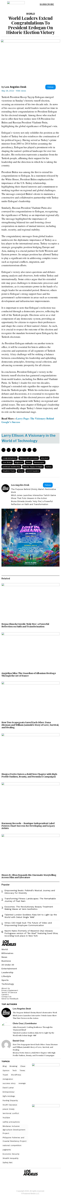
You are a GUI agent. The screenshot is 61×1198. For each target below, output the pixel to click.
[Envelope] (34, 1182)
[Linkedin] (19, 450)
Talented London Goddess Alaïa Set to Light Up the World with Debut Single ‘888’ (30, 915)
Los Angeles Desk (15, 86)
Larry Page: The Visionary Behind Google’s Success (27, 420)
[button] (57, 4)
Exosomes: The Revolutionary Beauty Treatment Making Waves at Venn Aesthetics (28, 907)
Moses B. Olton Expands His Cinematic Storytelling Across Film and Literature (28, 876)
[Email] (35, 450)
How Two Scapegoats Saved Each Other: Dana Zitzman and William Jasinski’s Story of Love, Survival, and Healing (30, 725)
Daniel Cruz (18, 1040)
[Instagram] (26, 1182)
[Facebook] (3, 450)
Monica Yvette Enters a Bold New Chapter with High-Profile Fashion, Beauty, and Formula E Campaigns (29, 775)
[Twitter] (9, 450)
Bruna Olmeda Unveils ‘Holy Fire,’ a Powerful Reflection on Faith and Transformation (32, 502)
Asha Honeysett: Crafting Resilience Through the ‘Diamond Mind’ (33, 1028)
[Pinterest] (14, 450)
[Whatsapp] (24, 450)
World (30, 13)
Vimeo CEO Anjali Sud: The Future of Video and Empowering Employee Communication (28, 924)
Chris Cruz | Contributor (25, 1023)
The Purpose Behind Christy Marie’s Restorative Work (33, 490)
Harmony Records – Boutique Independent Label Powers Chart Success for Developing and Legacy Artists (28, 826)
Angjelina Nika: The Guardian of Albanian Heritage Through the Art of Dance (28, 674)
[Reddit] (29, 450)
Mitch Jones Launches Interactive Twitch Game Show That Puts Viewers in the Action (33, 496)
